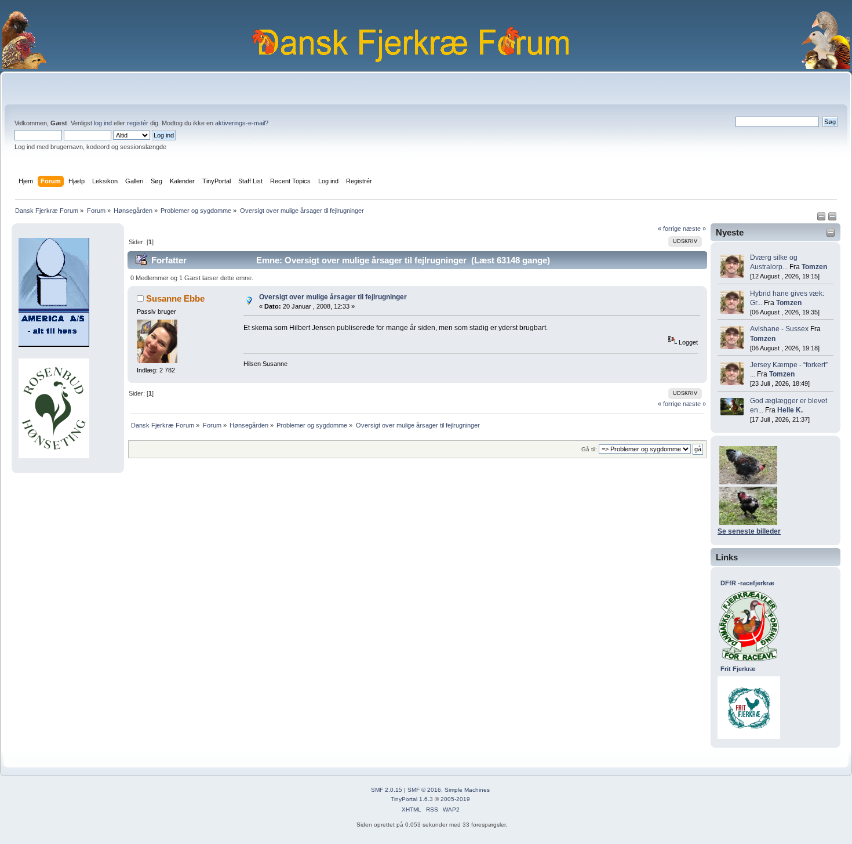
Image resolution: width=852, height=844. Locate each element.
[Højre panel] (832, 219)
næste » (694, 228)
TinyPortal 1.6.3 (412, 799)
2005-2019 (455, 799)
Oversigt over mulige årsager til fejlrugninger (333, 297)
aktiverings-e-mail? (241, 122)
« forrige (669, 228)
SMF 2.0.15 (386, 790)
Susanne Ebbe (175, 298)
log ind (103, 122)
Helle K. (790, 410)
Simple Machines (467, 790)
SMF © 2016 (424, 790)
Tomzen (814, 267)
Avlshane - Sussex (779, 329)
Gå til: (589, 449)
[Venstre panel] (822, 219)
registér (137, 122)
